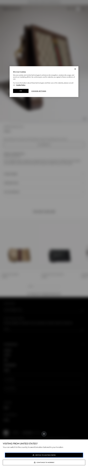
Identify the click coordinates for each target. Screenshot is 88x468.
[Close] (44, 434)
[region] (44, 81)
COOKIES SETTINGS (38, 91)
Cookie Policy (20, 85)
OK (21, 91)
